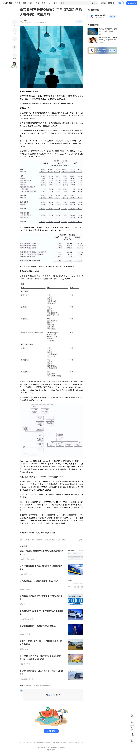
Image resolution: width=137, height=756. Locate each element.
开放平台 (48, 742)
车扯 (21, 619)
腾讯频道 (77, 742)
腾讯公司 (49, 750)
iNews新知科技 (24, 574)
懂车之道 (22, 604)
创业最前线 (23, 664)
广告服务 (53, 742)
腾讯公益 (65, 742)
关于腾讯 (22, 742)
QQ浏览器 (71, 742)
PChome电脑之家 (25, 679)
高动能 (22, 649)
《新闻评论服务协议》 (44, 685)
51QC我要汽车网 (25, 559)
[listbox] (51, 612)
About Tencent (29, 742)
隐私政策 (42, 742)
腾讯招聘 (59, 742)
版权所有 (54, 750)
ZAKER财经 (23, 589)
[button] (112, 16)
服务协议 (36, 742)
